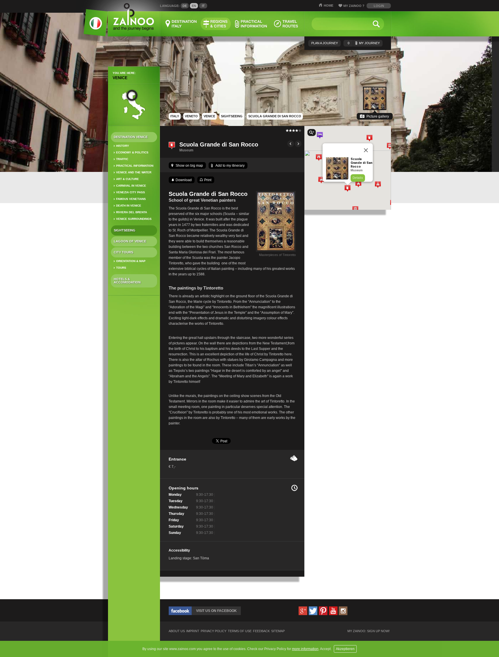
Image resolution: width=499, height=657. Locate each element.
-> (298, 143)
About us (177, 631)
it (203, 6)
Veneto (191, 116)
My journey (364, 43)
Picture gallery (377, 116)
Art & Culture (127, 179)
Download (184, 180)
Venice (120, 77)
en (194, 6)
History (122, 145)
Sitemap (278, 631)
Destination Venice (131, 137)
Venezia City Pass (130, 192)
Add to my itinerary (230, 166)
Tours (121, 267)
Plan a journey (324, 43)
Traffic (122, 159)
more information (305, 649)
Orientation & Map (131, 261)
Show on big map (189, 166)
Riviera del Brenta (131, 212)
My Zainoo (353, 6)
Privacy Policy (213, 631)
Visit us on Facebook (216, 611)
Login (379, 6)
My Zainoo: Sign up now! (368, 631)
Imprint (192, 631)
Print (207, 180)
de (185, 6)
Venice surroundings (134, 218)
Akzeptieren (345, 649)
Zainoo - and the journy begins (133, 17)
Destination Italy (181, 24)
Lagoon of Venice (130, 241)
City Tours (123, 252)
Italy (174, 116)
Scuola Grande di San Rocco (274, 116)
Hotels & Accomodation (127, 280)
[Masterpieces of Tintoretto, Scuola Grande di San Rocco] (276, 251)
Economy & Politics (132, 152)
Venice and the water (133, 172)
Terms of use (240, 631)
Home (328, 5)
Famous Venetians (131, 199)
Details (358, 178)
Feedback (261, 631)
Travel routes (286, 24)
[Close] (366, 150)
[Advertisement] (134, 391)
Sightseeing (124, 230)
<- (290, 143)
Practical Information (134, 165)
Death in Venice (128, 205)
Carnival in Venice (131, 185)
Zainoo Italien (92, 26)
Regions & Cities (216, 24)
